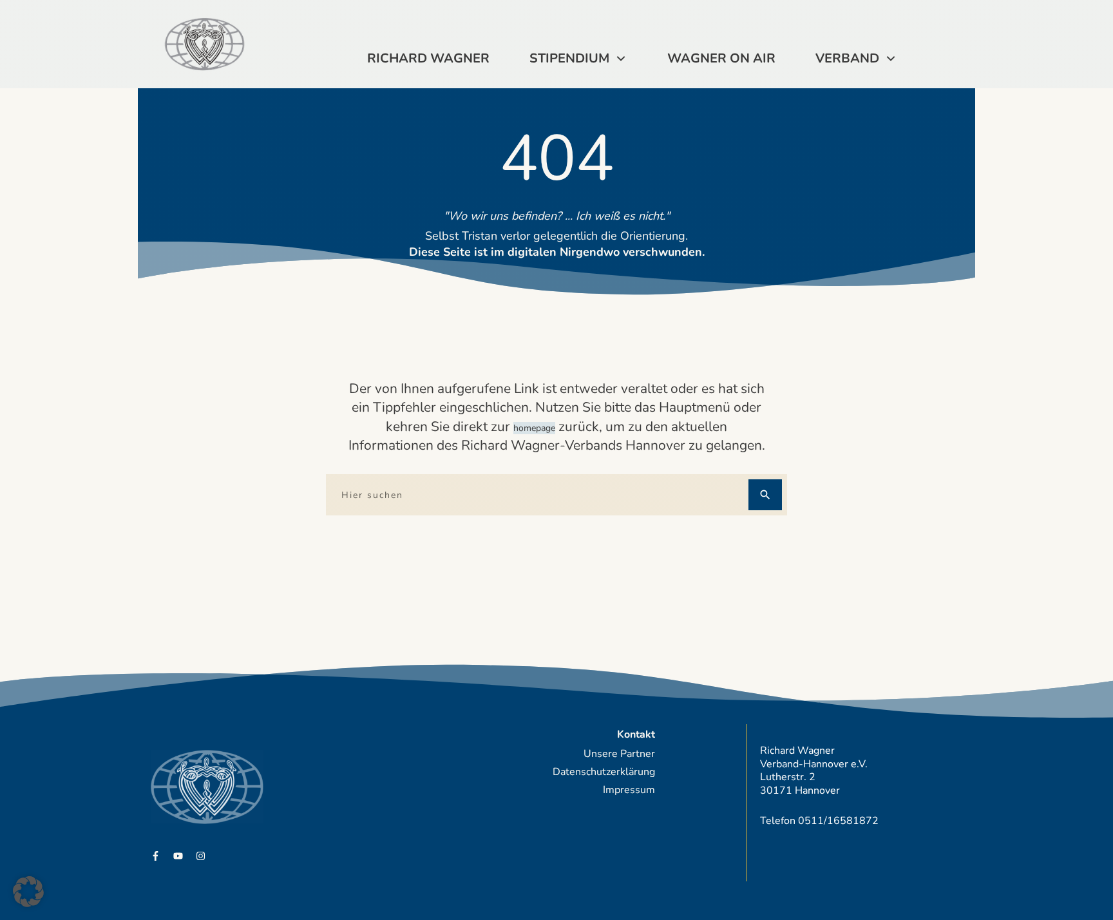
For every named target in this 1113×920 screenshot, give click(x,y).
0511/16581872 (838, 821)
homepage (534, 428)
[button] (28, 891)
